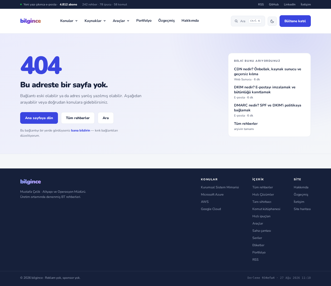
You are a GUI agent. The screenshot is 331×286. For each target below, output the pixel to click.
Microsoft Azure (212, 194)
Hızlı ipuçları (261, 216)
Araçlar (119, 20)
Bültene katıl (295, 21)
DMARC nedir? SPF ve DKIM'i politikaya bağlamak (267, 110)
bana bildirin (80, 130)
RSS (261, 4)
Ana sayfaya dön (39, 117)
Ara (250, 21)
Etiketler (258, 245)
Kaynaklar (93, 20)
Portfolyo (144, 20)
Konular (66, 20)
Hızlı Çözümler (263, 194)
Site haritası (302, 209)
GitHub (274, 4)
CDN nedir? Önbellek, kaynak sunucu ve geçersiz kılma (267, 74)
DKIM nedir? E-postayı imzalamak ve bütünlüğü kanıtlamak (265, 92)
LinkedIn (290, 4)
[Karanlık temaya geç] (272, 21)
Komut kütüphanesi (266, 209)
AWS (205, 201)
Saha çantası (261, 230)
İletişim (306, 4)
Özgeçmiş (166, 20)
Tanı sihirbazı (261, 201)
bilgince (30, 21)
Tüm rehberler (78, 117)
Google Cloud (211, 209)
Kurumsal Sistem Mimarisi (220, 187)
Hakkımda (190, 20)
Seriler (257, 238)
